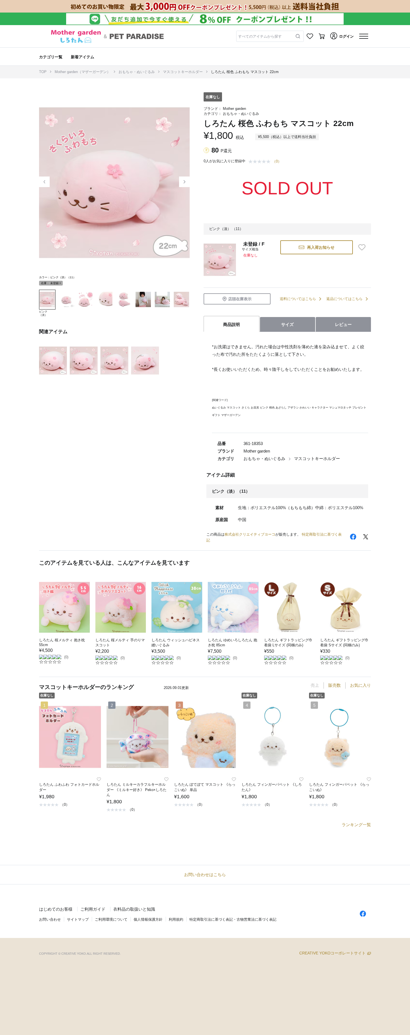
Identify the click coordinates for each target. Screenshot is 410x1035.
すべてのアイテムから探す (260, 36)
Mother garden (234, 109)
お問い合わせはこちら (205, 874)
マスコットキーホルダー (183, 72)
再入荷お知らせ (320, 247)
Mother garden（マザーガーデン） (82, 72)
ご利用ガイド (92, 909)
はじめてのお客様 (56, 909)
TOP (43, 72)
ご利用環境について (111, 919)
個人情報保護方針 (148, 919)
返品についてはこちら (344, 299)
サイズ (287, 324)
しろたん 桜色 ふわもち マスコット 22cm (245, 72)
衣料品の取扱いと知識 (134, 909)
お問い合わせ (50, 919)
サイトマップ (78, 919)
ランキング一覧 (356, 824)
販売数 (334, 685)
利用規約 (176, 919)
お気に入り (360, 685)
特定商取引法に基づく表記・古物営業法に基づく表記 (232, 919)
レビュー (343, 324)
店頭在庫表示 (240, 299)
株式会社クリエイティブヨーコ (250, 534)
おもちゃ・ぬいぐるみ (137, 72)
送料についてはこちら (298, 299)
